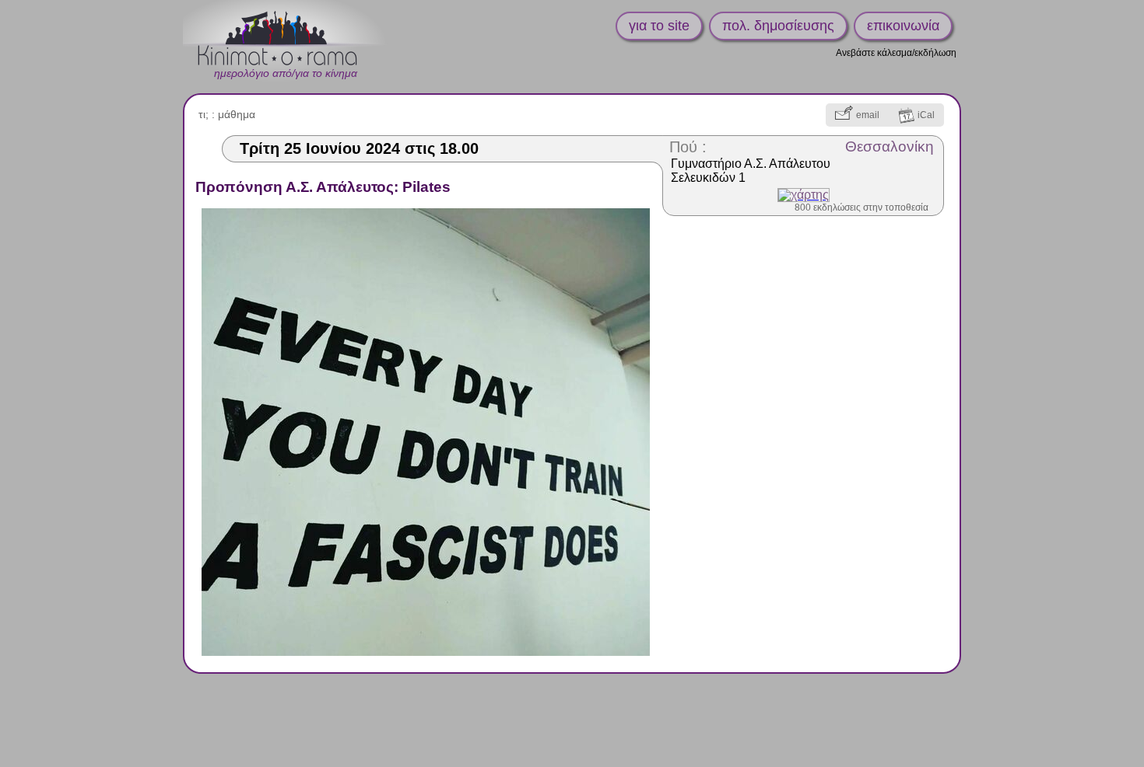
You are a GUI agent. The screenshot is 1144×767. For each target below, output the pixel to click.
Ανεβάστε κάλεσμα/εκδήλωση (896, 52)
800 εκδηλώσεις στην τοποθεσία (861, 207)
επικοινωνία (903, 25)
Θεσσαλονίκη (889, 146)
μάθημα (236, 114)
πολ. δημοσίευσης (778, 25)
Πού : (688, 146)
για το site (659, 25)
